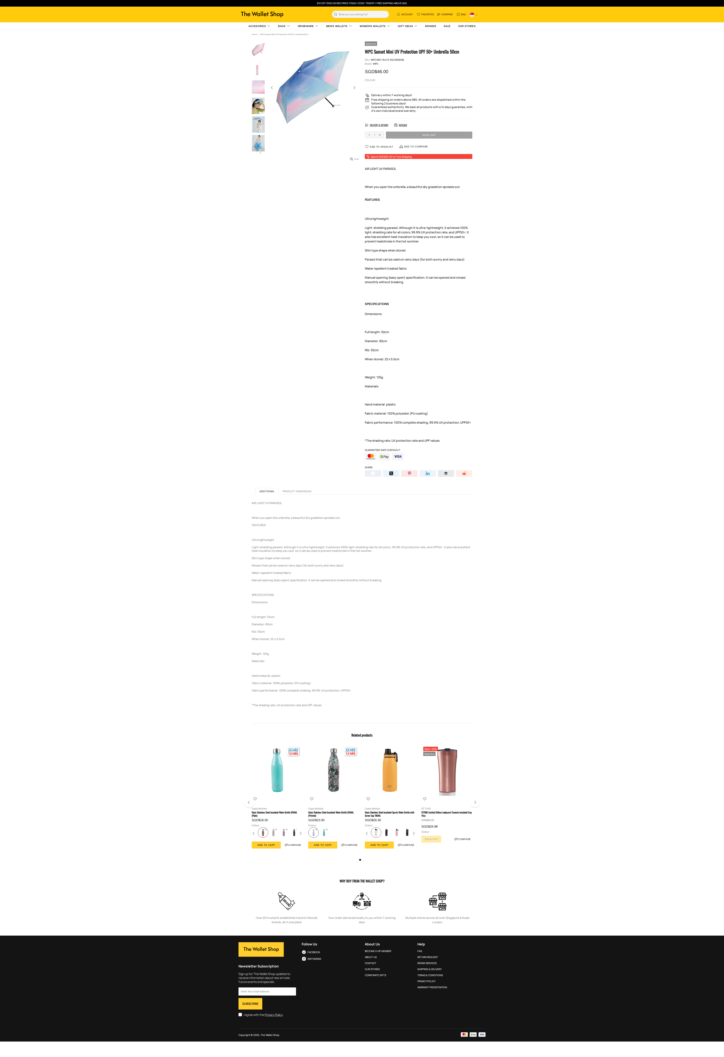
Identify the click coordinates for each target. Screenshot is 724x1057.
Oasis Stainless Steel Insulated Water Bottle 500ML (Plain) (274, 814)
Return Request (427, 957)
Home (254, 34)
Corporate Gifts (375, 975)
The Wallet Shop (262, 14)
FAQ (419, 951)
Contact (370, 963)
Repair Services (427, 963)
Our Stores (372, 969)
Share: (369, 467)
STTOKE (426, 808)
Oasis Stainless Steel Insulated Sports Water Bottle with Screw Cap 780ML (389, 814)
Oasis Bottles (259, 808)
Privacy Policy (274, 1014)
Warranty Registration (432, 987)
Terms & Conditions (430, 975)
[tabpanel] (277, 800)
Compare (294, 845)
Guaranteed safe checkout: (383, 450)
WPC (375, 63)
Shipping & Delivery (429, 969)
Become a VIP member (378, 951)
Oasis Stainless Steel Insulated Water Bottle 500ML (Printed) (331, 814)
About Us (371, 957)
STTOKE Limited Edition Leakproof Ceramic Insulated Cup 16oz (446, 814)
